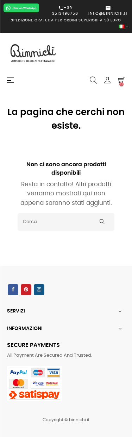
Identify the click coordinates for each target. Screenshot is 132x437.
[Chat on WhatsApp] (21, 8)
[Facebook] (13, 289)
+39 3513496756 (65, 10)
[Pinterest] (26, 289)
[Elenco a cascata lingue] (66, 27)
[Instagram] (39, 289)
